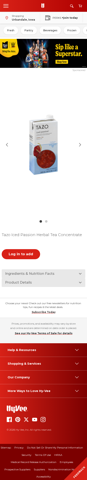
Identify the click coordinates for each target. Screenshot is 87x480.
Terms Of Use (43, 454)
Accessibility (43, 476)
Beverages (50, 30)
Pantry (28, 30)
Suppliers (39, 469)
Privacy (19, 447)
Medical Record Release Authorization (33, 462)
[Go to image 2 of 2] (46, 221)
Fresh (10, 30)
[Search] (71, 6)
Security (26, 454)
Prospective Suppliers (17, 469)
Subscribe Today (44, 312)
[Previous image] (7, 144)
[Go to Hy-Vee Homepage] (43, 5)
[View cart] (80, 6)
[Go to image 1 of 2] (41, 221)
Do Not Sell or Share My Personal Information (55, 447)
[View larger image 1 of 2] (44, 145)
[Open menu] (5, 5)
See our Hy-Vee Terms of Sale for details (43, 333)
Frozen (71, 30)
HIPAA (58, 454)
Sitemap (6, 447)
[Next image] (80, 144)
